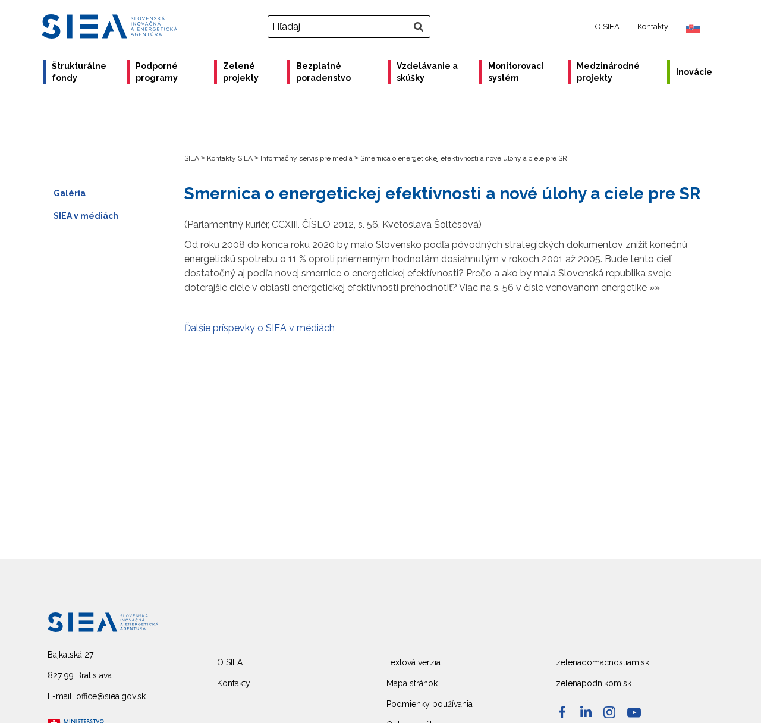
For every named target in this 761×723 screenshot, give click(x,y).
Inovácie (694, 72)
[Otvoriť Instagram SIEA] (609, 712)
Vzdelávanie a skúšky (427, 72)
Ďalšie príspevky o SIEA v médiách (259, 328)
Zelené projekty (241, 72)
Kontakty (652, 26)
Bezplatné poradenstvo (323, 72)
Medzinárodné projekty (608, 72)
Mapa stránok (412, 683)
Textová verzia (413, 662)
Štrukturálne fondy (79, 72)
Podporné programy (157, 72)
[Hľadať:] (350, 26)
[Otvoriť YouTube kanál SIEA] (634, 712)
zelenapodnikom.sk (593, 683)
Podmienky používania (429, 704)
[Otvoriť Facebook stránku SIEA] (562, 712)
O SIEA (607, 26)
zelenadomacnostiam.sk (602, 662)
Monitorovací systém (515, 72)
